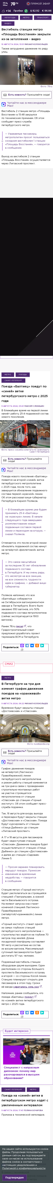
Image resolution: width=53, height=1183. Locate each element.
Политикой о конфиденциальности (23, 1168)
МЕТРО (26, 17)
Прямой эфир (40, 4)
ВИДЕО (8, 23)
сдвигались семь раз (26, 987)
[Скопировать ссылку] (22, 649)
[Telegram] (27, 645)
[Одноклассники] (37, 645)
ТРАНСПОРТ (42, 17)
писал (19, 626)
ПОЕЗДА (23, 374)
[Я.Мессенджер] (42, 645)
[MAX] (22, 645)
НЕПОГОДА (10, 17)
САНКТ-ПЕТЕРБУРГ (13, 380)
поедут (29, 997)
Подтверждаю (14, 1177)
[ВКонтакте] (32, 645)
